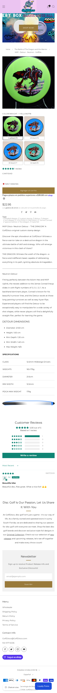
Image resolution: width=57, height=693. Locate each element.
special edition (11, 222)
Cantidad (7, 174)
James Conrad (46, 220)
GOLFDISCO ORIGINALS (27, 220)
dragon (45, 218)
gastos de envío (12, 208)
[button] (8, 169)
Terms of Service (10, 625)
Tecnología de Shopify (28, 686)
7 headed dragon (10, 218)
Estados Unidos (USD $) (27, 670)
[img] (8, 473)
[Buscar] (53, 6)
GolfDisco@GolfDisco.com (14, 638)
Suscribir (29, 584)
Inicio (8, 49)
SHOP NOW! (28, 28)
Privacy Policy (9, 620)
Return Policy (8, 616)
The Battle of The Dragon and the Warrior (31, 49)
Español (27, 674)
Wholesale (7, 607)
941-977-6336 (8, 643)
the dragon (24, 222)
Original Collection (15, 534)
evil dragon (10, 220)
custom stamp (26, 218)
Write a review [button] (28, 455)
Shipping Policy (9, 612)
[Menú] (3, 6)
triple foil (35, 222)
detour (37, 218)
